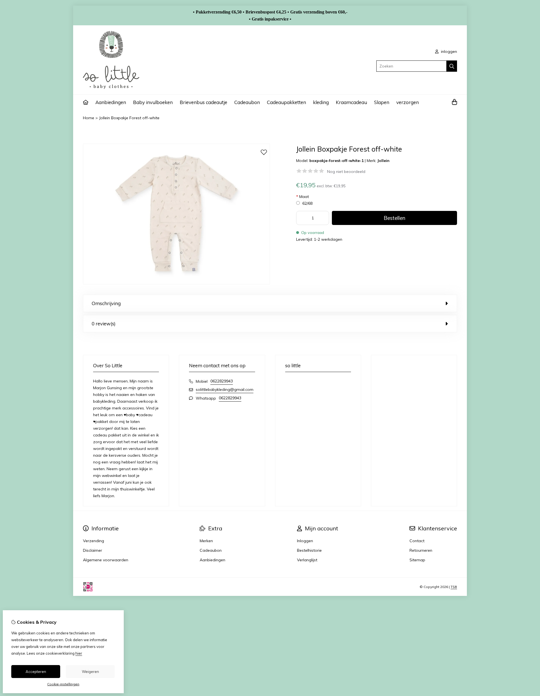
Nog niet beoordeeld (346, 171)
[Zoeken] (452, 66)
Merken (206, 540)
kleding (321, 102)
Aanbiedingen (110, 102)
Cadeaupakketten (286, 102)
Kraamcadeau (351, 102)
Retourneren (421, 550)
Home (88, 117)
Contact (417, 540)
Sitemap (417, 559)
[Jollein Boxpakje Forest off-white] (176, 282)
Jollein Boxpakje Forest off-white (129, 117)
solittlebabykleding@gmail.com (224, 389)
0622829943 (221, 381)
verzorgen (407, 102)
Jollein (383, 160)
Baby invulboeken (153, 102)
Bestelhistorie (309, 550)
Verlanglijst (307, 559)
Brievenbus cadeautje (203, 102)
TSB (454, 587)
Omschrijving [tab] (106, 303)
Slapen (381, 102)
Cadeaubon (247, 102)
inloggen (448, 51)
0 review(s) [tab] (104, 323)
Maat (302, 196)
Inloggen (305, 540)
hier (78, 653)
